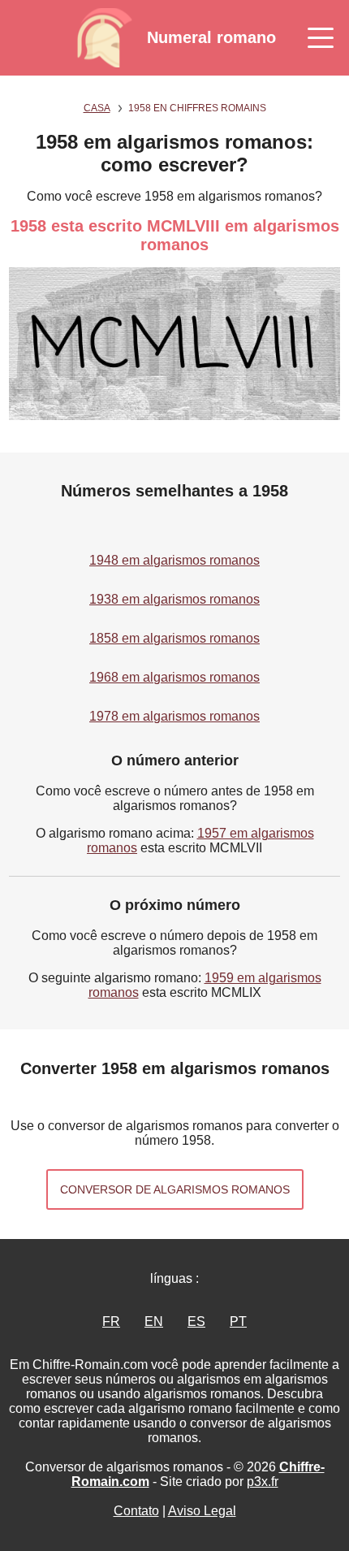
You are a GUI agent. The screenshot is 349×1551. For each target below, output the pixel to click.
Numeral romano (211, 37)
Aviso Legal (202, 1511)
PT (238, 1321)
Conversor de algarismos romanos (175, 1189)
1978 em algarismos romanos (174, 716)
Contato (136, 1511)
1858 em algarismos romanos (174, 638)
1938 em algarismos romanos (174, 599)
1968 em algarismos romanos (174, 677)
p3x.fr (262, 1481)
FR (111, 1321)
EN (153, 1321)
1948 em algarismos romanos (174, 560)
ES (196, 1321)
